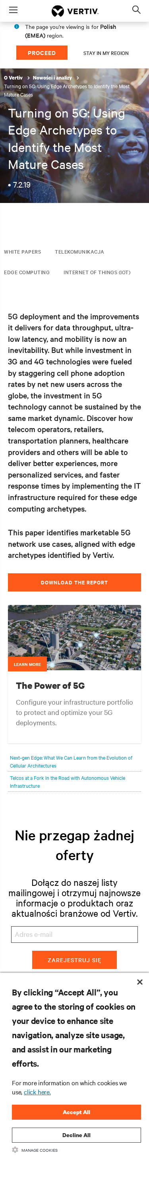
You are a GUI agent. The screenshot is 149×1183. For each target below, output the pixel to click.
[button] (74, 654)
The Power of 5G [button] (50, 685)
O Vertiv (14, 77)
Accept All (76, 1112)
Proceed (42, 52)
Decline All (76, 1135)
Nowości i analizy (53, 77)
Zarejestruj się (74, 960)
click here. (37, 1091)
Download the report (74, 582)
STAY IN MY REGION (106, 52)
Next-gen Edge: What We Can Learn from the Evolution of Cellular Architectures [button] (71, 761)
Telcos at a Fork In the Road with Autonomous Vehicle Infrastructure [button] (67, 781)
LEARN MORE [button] (27, 664)
